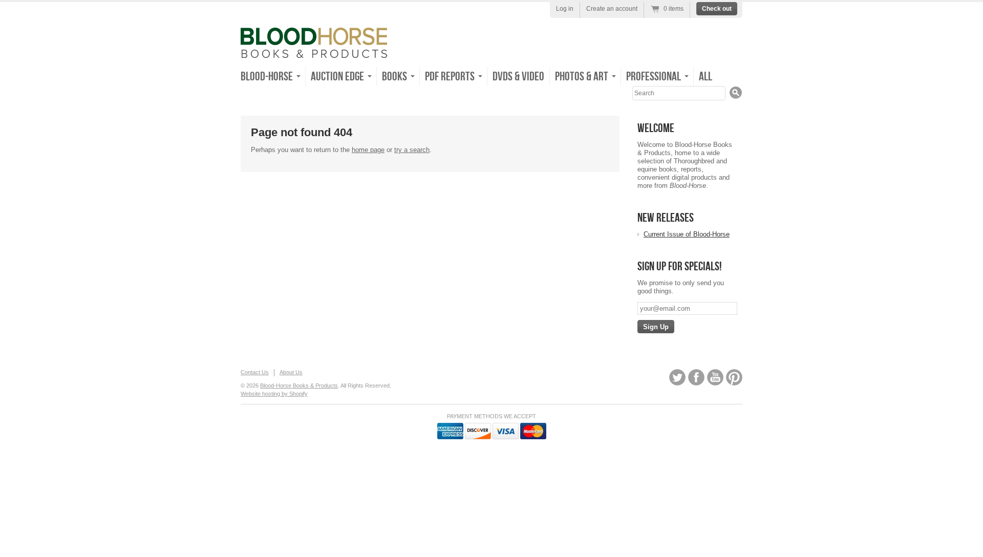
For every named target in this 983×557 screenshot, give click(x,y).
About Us (291, 372)
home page (368, 150)
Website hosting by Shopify (274, 394)
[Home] (314, 50)
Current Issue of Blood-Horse (687, 234)
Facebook (696, 377)
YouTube (715, 377)
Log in (564, 8)
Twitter (677, 377)
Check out (717, 8)
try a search (412, 150)
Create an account (611, 8)
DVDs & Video (518, 76)
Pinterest (734, 377)
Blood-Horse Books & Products (299, 385)
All (705, 76)
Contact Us (255, 372)
